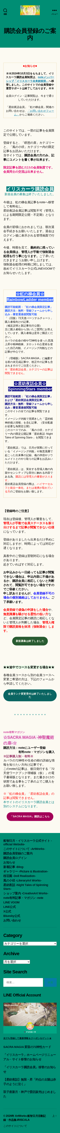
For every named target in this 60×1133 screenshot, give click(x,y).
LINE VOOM (11, 902)
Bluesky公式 (11, 916)
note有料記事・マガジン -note (23, 898)
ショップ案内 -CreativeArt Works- (25, 893)
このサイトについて (15, 1125)
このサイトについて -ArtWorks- (24, 849)
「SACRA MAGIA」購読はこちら (30, 816)
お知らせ (9, 862)
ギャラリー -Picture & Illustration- (25, 871)
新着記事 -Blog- (13, 867)
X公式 (7, 911)
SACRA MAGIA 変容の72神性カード (27, 1047)
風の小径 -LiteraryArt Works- (22, 880)
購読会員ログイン (15, 858)
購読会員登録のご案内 (17, 853)
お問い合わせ (12, 920)
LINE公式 (9, 907)
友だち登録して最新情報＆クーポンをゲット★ (27, 1038)
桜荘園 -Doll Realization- (19, 876)
